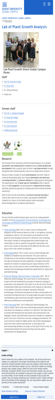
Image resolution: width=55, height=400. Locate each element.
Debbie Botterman (11, 130)
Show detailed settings (10, 391)
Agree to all (14, 397)
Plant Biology (9, 252)
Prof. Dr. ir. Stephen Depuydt (14, 113)
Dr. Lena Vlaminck (10, 125)
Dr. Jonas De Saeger (11, 117)
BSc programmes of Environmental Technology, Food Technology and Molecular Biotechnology (26, 221)
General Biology (10, 229)
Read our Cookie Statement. (35, 391)
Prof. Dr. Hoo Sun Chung (12, 81)
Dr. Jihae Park (9, 85)
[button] (49, 3)
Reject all (41, 397)
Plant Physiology (10, 304)
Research (8, 20)
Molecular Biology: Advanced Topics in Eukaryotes (22, 276)
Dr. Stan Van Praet (10, 121)
